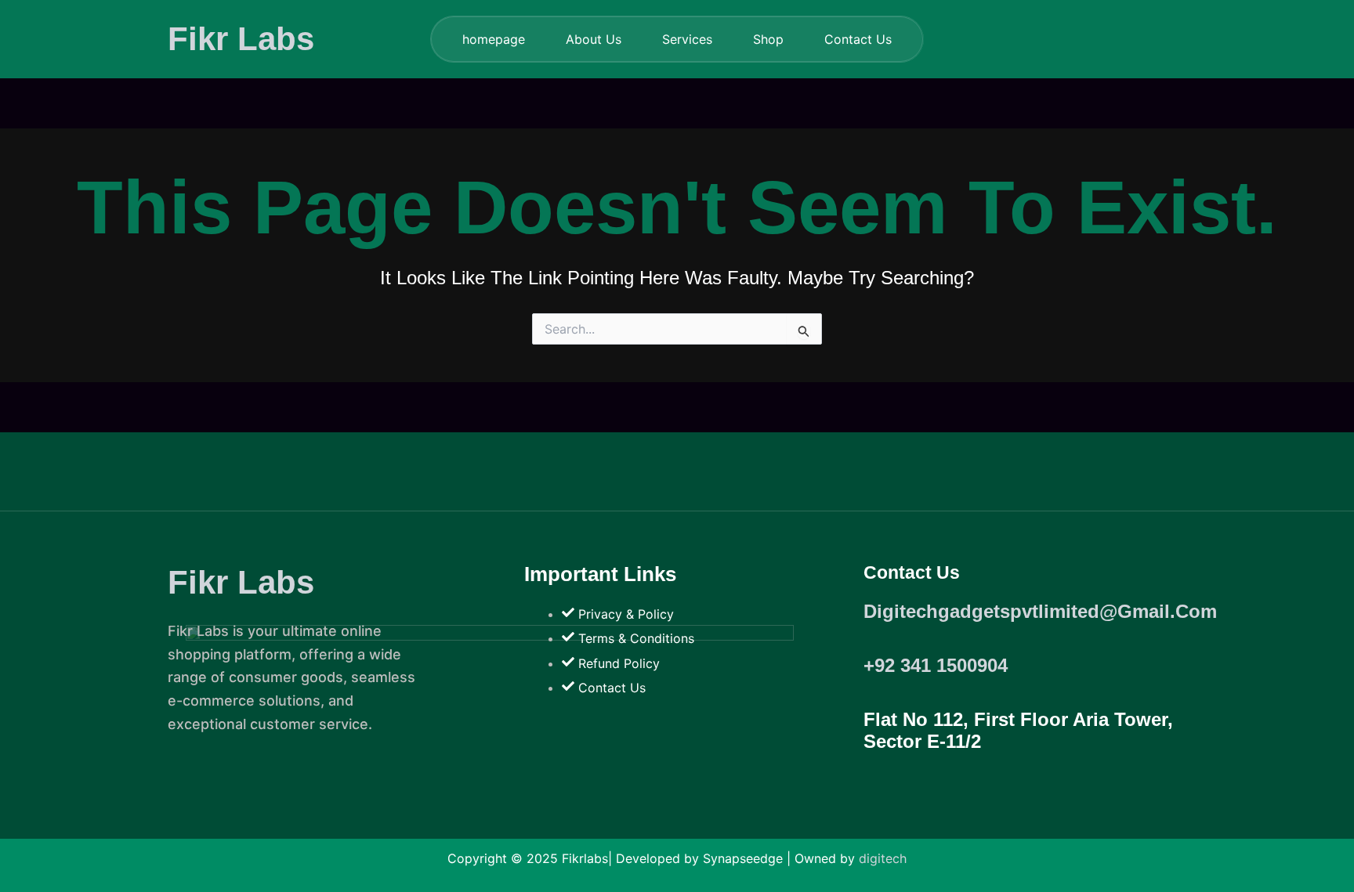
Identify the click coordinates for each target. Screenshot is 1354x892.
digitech (883, 858)
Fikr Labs (241, 38)
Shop (768, 39)
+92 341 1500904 (935, 665)
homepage (493, 39)
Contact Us (858, 39)
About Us (593, 39)
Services (687, 39)
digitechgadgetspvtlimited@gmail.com (1040, 611)
